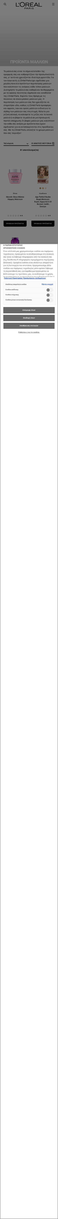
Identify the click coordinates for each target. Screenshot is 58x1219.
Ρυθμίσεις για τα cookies (29, 332)
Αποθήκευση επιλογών (29, 326)
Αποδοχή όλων (29, 318)
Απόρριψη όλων (28, 310)
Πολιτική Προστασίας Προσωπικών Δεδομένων (25, 278)
